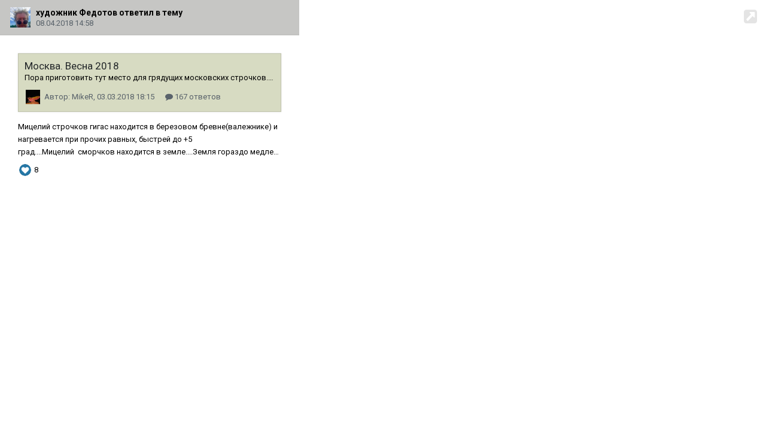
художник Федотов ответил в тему (109, 12)
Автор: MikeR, (99, 96)
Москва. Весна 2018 (72, 66)
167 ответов (197, 96)
